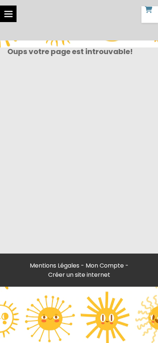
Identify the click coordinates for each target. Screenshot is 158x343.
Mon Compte (105, 265)
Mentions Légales (54, 265)
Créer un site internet (79, 274)
